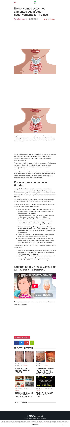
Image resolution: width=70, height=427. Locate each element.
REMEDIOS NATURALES (22, 337)
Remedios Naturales (20, 19)
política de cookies (43, 422)
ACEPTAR (35, 424)
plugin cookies (65, 425)
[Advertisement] (35, 35)
